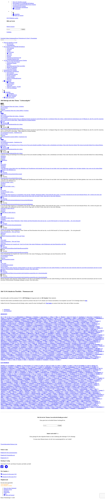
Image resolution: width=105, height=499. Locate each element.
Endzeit (11, 200)
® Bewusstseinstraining (9, 452)
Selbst (16, 174)
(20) (21, 328)
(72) (87, 329)
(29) (30, 319)
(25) (94, 330)
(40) (43, 334)
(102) (91, 319)
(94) (36, 348)
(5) (29, 317)
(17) (49, 325)
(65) (13, 326)
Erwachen (8, 225)
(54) (36, 326)
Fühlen (11, 273)
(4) (36, 317)
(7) (63, 317)
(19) (14, 317)
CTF (5, 225)
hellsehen (3, 124)
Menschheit (14, 248)
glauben (18, 200)
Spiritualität (44, 273)
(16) (59, 319)
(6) (52, 317)
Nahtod (18, 248)
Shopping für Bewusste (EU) (9, 476)
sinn (14, 124)
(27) (95, 346)
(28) (26, 350)
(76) (21, 336)
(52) (10, 317)
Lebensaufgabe (9, 124)
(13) (82, 319)
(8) (49, 318)
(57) (41, 328)
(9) (20, 317)
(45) (31, 346)
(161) (45, 330)
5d (1, 200)
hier (86, 300)
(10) (73, 319)
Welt (27, 248)
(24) (57, 317)
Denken (2, 174)
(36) (6, 317)
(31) (14, 343)
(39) (39, 325)
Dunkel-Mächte (5, 200)
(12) (45, 317)
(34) (28, 329)
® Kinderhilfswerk (8, 455)
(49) (70, 325)
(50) (57, 328)
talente (19, 225)
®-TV (5, 458)
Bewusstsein (4, 273)
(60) (57, 321)
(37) (2, 317)
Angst (2, 225)
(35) (75, 317)
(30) (25, 330)
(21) (37, 347)
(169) (67, 357)
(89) (69, 317)
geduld (14, 200)
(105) (53, 332)
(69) (32, 352)
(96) (11, 322)
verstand (20, 174)
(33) (83, 318)
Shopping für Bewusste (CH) (9, 474)
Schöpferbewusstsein (28, 273)
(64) (3, 332)
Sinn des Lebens (19, 124)
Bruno (2, 248)
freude (6, 174)
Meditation (30, 200)
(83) (3, 339)
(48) (57, 325)
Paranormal (23, 248)
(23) (6, 319)
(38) (73, 351)
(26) (50, 323)
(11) (3, 318)
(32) (22, 322)
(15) (62, 322)
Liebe (22, 273)
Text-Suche (49, 303)
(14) (66, 326)
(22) (37, 323)
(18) (96, 323)
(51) (10, 325)
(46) (32, 358)
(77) (38, 337)
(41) (97, 340)
